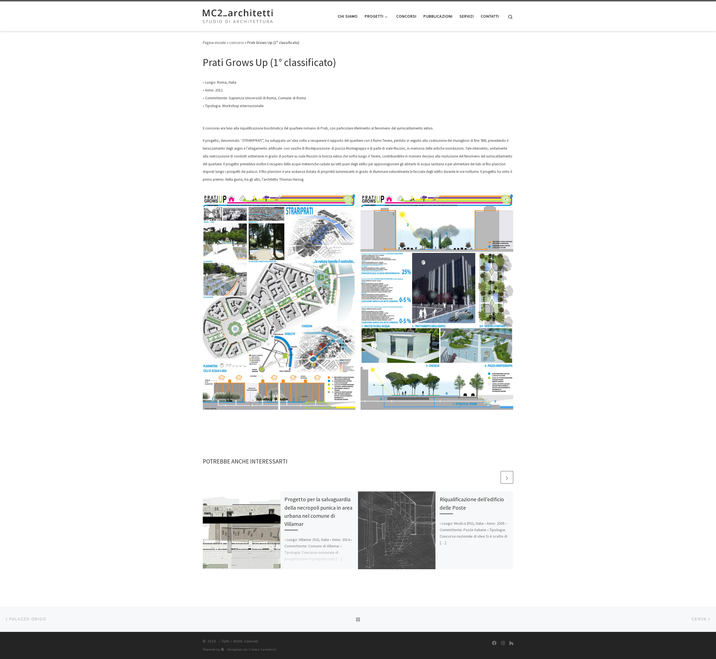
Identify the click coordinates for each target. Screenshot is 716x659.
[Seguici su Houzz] (511, 643)
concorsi (236, 42)
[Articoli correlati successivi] (507, 477)
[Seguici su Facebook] (494, 643)
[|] (238, 15)
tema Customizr (264, 649)
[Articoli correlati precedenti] (493, 477)
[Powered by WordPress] (222, 649)
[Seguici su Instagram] (503, 643)
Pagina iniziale (214, 42)
